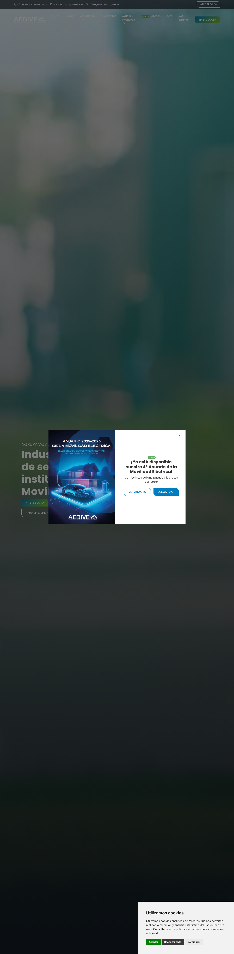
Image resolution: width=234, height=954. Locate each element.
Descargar (166, 492)
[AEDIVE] (81, 477)
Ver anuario (137, 492)
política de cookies (188, 929)
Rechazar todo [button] (172, 941)
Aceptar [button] (153, 941)
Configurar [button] (193, 941)
